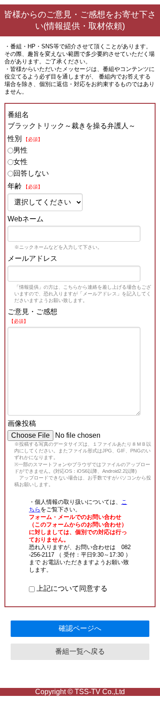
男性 (20, 150)
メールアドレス (32, 258)
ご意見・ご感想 (32, 316)
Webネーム (26, 219)
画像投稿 (22, 423)
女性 (20, 161)
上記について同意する (71, 588)
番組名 (18, 114)
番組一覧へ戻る (80, 651)
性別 (25, 138)
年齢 (25, 186)
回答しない (31, 173)
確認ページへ (80, 628)
